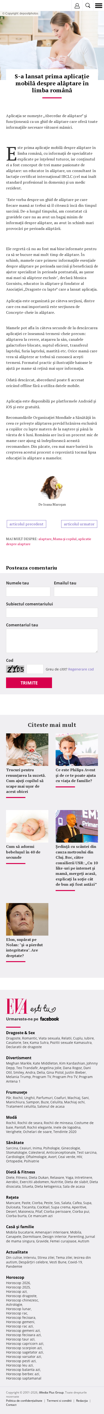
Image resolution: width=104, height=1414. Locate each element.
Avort (52, 1156)
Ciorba (37, 1202)
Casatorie (13, 1042)
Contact (11, 1405)
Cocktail (43, 1207)
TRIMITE (29, 683)
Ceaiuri (25, 1148)
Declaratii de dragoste (24, 1047)
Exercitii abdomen (34, 1181)
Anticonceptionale (60, 1152)
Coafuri (60, 1097)
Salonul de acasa (51, 1106)
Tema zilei (64, 1257)
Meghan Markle (18, 1063)
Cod (9, 660)
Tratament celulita (21, 1106)
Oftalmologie (36, 1156)
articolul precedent (26, 524)
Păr (8, 1097)
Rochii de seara (29, 1122)
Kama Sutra (39, 1042)
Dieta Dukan (39, 1177)
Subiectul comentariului (29, 604)
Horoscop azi (16, 1291)
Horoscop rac (16, 1313)
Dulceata (13, 1207)
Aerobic (12, 1181)
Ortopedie (14, 1161)
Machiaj (73, 1097)
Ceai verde (66, 1156)
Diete (10, 1177)
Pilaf (38, 1211)
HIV (79, 1156)
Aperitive (79, 1207)
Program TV (41, 1076)
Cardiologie (15, 1156)
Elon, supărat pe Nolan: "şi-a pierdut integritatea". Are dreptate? (24, 947)
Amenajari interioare (52, 1232)
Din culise (14, 1257)
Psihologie (51, 1148)
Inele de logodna (67, 1127)
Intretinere (83, 1177)
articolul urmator (79, 524)
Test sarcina (87, 1152)
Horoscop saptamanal (23, 1378)
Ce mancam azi (40, 1215)
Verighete (14, 1131)
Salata (66, 1202)
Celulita (56, 1102)
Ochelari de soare (37, 1131)
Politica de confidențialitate (24, 1401)
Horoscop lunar (18, 1309)
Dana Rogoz (72, 1068)
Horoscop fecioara (20, 1317)
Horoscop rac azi (19, 1326)
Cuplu (78, 1038)
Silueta (27, 1186)
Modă (11, 1117)
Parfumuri (44, 1097)
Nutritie (57, 1181)
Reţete (12, 1197)
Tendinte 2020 (64, 1131)
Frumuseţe (16, 1092)
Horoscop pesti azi (21, 1361)
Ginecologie (70, 1148)
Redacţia (82, 1401)
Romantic (29, 1038)
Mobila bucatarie (20, 1232)
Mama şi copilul (65, 538)
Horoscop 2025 (18, 1287)
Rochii (18, 1097)
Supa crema (60, 1207)
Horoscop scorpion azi (24, 1348)
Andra (30, 1072)
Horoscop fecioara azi (23, 1335)
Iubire (89, 1038)
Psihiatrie (31, 1161)
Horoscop (15, 1277)
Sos (57, 1202)
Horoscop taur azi (20, 1339)
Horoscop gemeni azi (23, 1330)
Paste (26, 1202)
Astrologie (14, 1304)
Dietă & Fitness (20, 1172)
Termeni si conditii (59, 1401)
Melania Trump (18, 1076)
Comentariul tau (22, 625)
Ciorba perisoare (57, 1211)
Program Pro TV (64, 1076)
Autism (83, 1241)
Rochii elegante (39, 1127)
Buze (45, 1102)
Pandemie (14, 1266)
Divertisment (18, 1057)
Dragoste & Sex (20, 1032)
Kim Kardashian (72, 1063)
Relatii (66, 1038)
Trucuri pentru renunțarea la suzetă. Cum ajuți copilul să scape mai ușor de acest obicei (25, 780)
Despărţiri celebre (33, 1262)
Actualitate (17, 1252)
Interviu (29, 1257)
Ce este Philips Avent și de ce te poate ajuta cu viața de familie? (76, 775)
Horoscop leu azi (19, 1365)
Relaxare (57, 1177)
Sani (85, 1097)
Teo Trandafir (27, 1068)
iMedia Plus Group (51, 1392)
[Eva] (15, 5)
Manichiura (15, 1102)
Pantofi (20, 1127)
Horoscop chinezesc (22, 1300)
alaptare (45, 538)
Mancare (13, 1202)
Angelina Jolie (50, 1068)
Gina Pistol (55, 1072)
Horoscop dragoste (21, 1295)
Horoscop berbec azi (22, 1374)
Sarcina (12, 1148)
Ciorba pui (80, 1211)
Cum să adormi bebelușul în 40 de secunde (23, 852)
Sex (25, 1042)
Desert (11, 1211)
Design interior (55, 1236)
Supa (87, 1202)
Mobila (75, 1232)
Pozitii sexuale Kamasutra (71, 1042)
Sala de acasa (74, 1186)
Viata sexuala (49, 1038)
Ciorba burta (16, 1215)
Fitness (21, 1177)
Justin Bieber (75, 1072)
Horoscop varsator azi (23, 1356)
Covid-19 (75, 1262)
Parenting (76, 1236)
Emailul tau (65, 583)
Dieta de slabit (76, 1181)
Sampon (32, 1102)
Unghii (29, 1097)
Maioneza (26, 1211)
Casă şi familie (20, 1226)
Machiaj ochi (74, 1102)
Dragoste (13, 1038)
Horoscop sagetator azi (24, 1352)
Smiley (18, 1072)
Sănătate (15, 1142)
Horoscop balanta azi (23, 1369)
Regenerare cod (81, 669)
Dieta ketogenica (48, 1186)
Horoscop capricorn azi (24, 1343)
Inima (37, 1148)
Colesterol (37, 1152)
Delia (41, 1072)
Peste (48, 1202)
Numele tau (17, 583)
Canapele (13, 1236)
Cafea (77, 1202)
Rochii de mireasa (58, 1122)
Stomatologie (16, 1152)
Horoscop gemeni (20, 1322)
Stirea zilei (45, 1257)
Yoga (69, 1177)
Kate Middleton (45, 1063)
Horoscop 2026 (18, 1282)
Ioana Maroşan (54, 504)
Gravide (42, 1241)
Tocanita (29, 1207)
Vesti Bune (58, 1262)
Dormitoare (32, 1236)
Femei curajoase (63, 1241)
